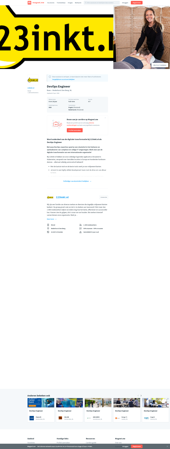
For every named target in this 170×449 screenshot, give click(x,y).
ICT (89, 101)
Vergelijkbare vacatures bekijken (63, 79)
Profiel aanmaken (75, 130)
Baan (49, 90)
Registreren (137, 3)
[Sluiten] (167, 446)
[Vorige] (138, 395)
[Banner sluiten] (105, 118)
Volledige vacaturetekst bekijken (76, 181)
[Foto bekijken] (56, 37)
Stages (70, 3)
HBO (50, 107)
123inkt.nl (30, 88)
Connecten (103, 197)
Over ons (118, 442)
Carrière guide (91, 442)
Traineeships (61, 3)
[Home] (36, 2)
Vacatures (50, 3)
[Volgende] (141, 395)
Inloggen (125, 3)
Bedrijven (78, 3)
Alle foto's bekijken (159, 65)
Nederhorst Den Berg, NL (62, 90)
